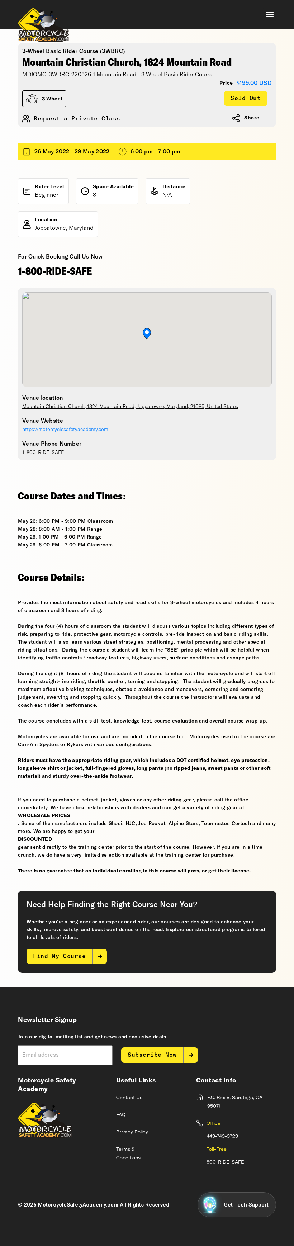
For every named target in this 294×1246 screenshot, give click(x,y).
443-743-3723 (222, 1136)
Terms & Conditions (128, 1153)
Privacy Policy (132, 1132)
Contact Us (129, 1098)
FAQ (120, 1115)
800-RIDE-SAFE (225, 1162)
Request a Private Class (77, 119)
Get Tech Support (246, 1205)
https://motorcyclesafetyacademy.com (65, 429)
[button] (269, 14)
